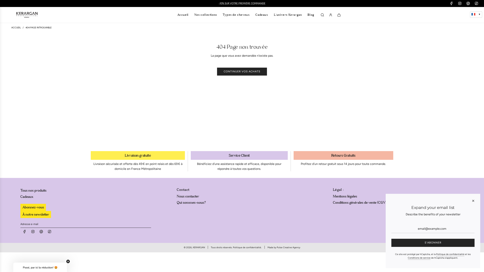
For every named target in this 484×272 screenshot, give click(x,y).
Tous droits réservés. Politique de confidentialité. (236, 247)
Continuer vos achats (242, 71)
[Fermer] (473, 201)
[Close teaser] (68, 261)
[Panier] (339, 15)
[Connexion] (331, 15)
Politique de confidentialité (450, 254)
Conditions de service (419, 258)
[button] (40, 267)
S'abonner (433, 242)
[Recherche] (322, 15)
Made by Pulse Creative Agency (284, 247)
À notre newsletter (35, 214)
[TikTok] (476, 3)
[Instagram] (460, 3)
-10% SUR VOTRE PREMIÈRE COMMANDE (242, 3)
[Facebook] (451, 3)
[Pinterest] (468, 3)
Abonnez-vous (33, 207)
